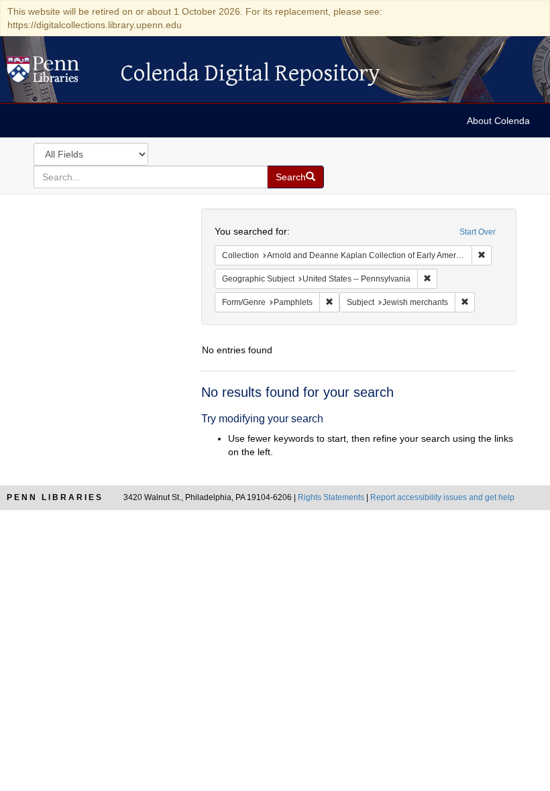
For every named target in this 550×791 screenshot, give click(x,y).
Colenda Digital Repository (57, 73)
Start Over (477, 232)
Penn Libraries (55, 497)
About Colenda (498, 120)
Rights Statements (331, 497)
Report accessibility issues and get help (442, 497)
